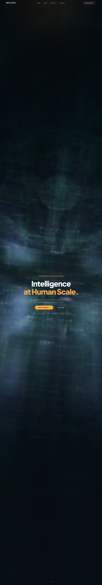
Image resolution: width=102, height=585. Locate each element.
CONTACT (62, 3)
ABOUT (45, 3)
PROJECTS (53, 3)
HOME (39, 3)
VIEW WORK (60, 307)
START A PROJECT (89, 3)
